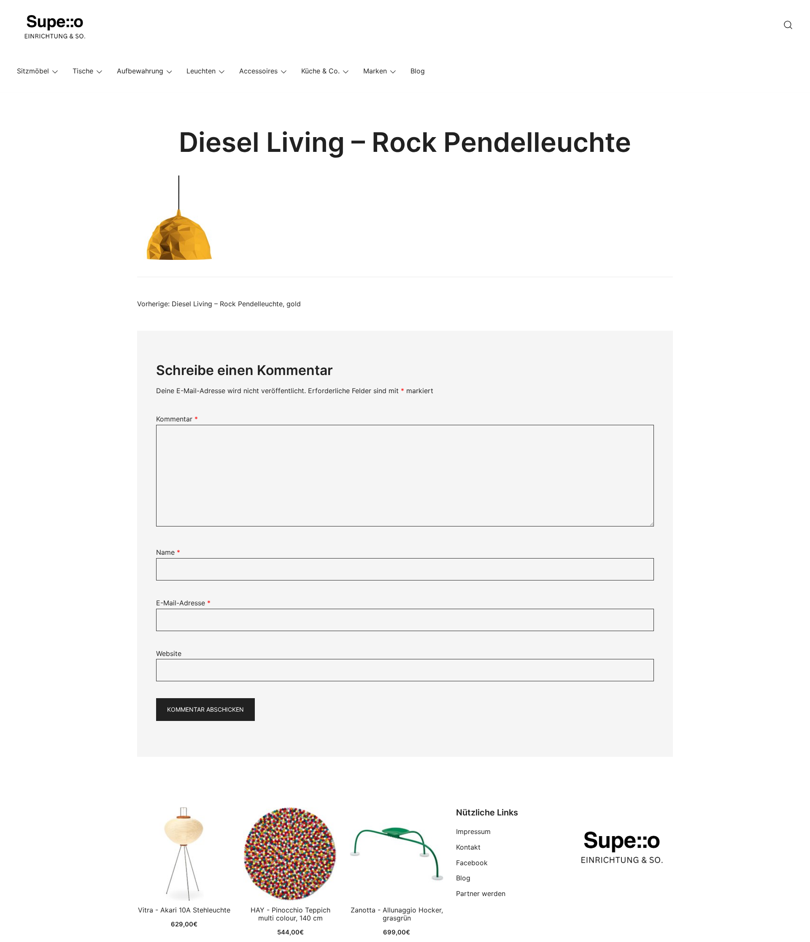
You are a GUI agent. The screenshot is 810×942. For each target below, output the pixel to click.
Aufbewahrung (140, 71)
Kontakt (468, 847)
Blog (417, 71)
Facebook (472, 862)
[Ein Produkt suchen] (788, 25)
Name (168, 552)
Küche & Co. (320, 71)
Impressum (473, 831)
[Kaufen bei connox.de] (396, 854)
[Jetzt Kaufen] (184, 854)
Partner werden (480, 893)
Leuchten (201, 71)
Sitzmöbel (33, 71)
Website (168, 653)
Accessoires (258, 71)
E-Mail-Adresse (183, 603)
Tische (83, 71)
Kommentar (177, 419)
